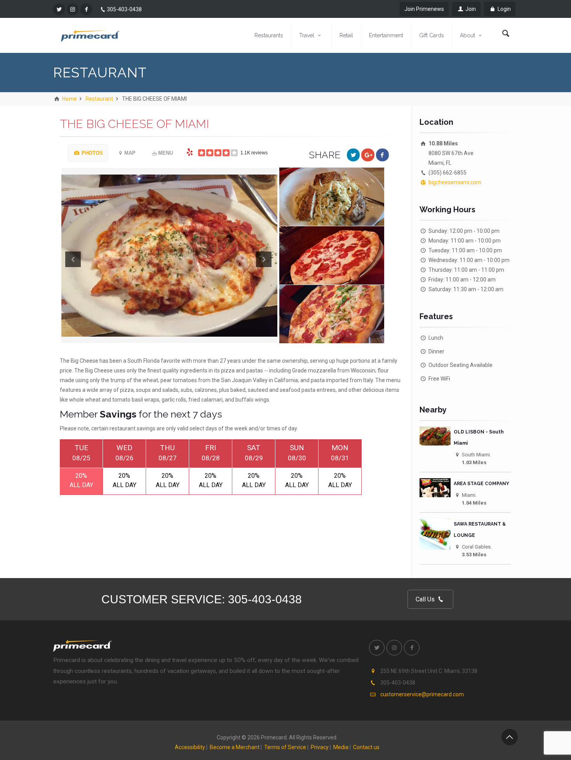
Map (130, 153)
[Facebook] (86, 9)
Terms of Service (285, 747)
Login (503, 9)
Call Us (426, 599)
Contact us (366, 747)
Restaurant (99, 99)
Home (69, 99)
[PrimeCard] (90, 35)
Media (340, 747)
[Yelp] (190, 152)
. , (428, 671)
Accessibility (190, 747)
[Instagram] (72, 9)
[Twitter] (59, 9)
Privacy (320, 747)
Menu (165, 153)
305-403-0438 (124, 9)
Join (470, 9)
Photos (91, 153)
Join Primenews (424, 9)
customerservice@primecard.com (422, 694)
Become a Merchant (234, 747)
